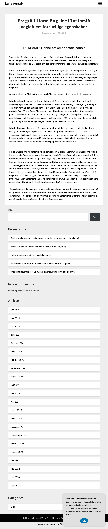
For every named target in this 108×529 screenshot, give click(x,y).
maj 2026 (15, 326)
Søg (10, 210)
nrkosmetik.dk (75, 94)
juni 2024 (15, 468)
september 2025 (18, 368)
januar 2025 (16, 418)
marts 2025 (16, 410)
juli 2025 (15, 385)
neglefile (48, 94)
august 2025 (17, 376)
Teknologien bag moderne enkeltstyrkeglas (31, 255)
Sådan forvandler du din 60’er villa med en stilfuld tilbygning (38, 246)
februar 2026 (17, 343)
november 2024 (18, 435)
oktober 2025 (17, 360)
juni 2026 (15, 318)
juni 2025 (15, 393)
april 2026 (16, 334)
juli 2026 (15, 309)
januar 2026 (16, 351)
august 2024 (17, 452)
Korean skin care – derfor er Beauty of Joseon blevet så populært (41, 263)
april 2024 (16, 485)
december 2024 (18, 427)
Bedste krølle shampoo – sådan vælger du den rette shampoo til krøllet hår (45, 238)
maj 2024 (15, 477)
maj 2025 (15, 401)
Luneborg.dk (14, 3)
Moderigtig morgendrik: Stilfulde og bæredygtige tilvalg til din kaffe (43, 271)
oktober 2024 (17, 443)
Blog (13, 506)
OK (84, 521)
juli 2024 (15, 460)
